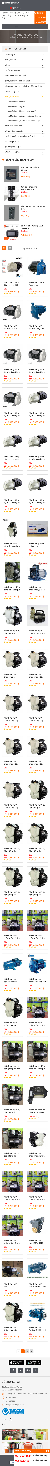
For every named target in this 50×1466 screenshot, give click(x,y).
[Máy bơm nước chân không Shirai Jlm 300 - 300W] (37, 1181)
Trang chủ (17, 35)
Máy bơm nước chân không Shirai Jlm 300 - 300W (37, 1199)
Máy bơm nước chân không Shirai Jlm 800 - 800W (37, 1025)
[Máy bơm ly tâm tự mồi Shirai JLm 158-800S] (12, 354)
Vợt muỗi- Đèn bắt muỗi (16, 75)
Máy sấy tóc (11, 54)
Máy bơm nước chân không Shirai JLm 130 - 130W (37, 1156)
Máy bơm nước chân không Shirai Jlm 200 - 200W (12, 1199)
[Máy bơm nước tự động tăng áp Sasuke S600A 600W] (12, 877)
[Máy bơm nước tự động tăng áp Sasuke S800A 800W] (37, 833)
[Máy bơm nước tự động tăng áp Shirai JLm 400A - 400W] (12, 1094)
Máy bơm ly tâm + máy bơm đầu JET (25, 120)
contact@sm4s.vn (11, 3)
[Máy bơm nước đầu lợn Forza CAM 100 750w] (37, 1268)
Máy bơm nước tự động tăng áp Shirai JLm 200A (12, 633)
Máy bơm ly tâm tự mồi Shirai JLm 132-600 (37, 502)
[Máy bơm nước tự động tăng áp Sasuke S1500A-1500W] (37, 789)
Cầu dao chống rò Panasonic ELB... (29, 188)
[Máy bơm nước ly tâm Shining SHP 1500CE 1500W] (37, 310)
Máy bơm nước (31, 35)
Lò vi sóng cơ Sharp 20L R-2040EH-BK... (32, 227)
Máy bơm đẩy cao (17, 101)
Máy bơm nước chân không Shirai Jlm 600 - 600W (37, 633)
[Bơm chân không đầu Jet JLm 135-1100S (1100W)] (12, 441)
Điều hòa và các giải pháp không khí (21, 136)
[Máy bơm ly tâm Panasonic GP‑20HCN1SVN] (37, 267)
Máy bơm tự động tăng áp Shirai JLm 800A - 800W (12, 590)
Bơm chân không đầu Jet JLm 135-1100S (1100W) (11, 459)
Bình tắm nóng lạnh (14, 147)
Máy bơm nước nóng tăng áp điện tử (25, 116)
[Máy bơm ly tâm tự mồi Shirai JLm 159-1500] (37, 398)
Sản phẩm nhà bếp (14, 125)
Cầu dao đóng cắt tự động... (30, 168)
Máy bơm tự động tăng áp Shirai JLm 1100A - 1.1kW (37, 1068)
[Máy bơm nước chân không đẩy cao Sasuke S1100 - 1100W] (37, 746)
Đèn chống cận (12, 91)
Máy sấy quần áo (13, 70)
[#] (11, 174)
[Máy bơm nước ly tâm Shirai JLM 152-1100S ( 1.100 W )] (12, 310)
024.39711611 (23, 1455)
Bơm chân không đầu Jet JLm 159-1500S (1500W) (11, 285)
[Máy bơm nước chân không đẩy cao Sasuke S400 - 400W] (12, 702)
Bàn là (9, 65)
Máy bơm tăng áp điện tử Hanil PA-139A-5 (37, 1112)
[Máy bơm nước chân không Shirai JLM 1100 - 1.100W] (37, 920)
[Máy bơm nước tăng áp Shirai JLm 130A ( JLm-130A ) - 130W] (12, 528)
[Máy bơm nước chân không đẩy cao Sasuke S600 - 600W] (37, 702)
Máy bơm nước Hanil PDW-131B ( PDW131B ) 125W (36, 1243)
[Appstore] (16, 1362)
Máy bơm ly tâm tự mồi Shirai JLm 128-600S (37, 372)
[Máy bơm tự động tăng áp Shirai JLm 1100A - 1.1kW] (37, 1051)
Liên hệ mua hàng (32, 1451)
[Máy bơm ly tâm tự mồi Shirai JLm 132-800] (37, 441)
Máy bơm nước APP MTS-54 (10, 1285)
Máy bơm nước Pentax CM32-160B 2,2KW (37, 1330)
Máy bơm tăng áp (17, 106)
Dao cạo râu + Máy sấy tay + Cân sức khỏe (24, 86)
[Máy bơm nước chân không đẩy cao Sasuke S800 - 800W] (12, 746)
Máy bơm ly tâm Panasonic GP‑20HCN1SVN (36, 285)
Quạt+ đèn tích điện (14, 131)
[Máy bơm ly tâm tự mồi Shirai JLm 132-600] (37, 485)
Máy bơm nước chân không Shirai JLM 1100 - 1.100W (37, 938)
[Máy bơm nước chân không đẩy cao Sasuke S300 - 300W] (37, 659)
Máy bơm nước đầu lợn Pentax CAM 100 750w (10, 981)
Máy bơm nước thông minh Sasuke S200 (10, 677)
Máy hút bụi (11, 59)
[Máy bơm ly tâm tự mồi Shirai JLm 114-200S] (12, 398)
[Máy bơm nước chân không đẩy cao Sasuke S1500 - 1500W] (12, 789)
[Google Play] (33, 1362)
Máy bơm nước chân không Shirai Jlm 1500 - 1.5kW (12, 1243)
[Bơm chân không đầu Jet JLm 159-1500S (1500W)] (12, 267)
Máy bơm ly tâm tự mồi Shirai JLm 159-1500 (37, 415)
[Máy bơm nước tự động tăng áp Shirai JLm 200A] (12, 615)
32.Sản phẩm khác (13, 141)
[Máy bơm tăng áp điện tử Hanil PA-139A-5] (37, 1094)
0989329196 (22, 1460)
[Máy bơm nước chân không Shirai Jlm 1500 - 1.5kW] (12, 1225)
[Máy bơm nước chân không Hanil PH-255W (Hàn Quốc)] (37, 572)
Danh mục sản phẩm (17, 49)
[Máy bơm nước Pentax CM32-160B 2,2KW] (37, 1312)
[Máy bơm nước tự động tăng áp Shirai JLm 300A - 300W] (12, 1138)
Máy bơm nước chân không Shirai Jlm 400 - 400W (12, 938)
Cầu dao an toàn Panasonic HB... (33, 207)
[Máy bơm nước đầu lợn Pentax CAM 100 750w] (12, 964)
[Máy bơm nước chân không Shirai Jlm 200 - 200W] (12, 1181)
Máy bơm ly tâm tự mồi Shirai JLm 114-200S (12, 415)
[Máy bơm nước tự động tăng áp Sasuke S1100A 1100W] (12, 833)
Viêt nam (16, 8)
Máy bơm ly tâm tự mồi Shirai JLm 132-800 (37, 459)
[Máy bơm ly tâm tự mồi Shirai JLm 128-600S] (37, 354)
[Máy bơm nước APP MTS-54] (12, 1268)
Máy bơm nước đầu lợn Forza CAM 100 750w (37, 1286)
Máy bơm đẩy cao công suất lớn (23, 111)
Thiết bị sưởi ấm (13, 152)
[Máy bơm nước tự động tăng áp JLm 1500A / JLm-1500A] (12, 1051)
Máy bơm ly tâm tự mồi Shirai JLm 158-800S (12, 372)
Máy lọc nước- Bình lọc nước (18, 81)
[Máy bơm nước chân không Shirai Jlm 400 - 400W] (12, 920)
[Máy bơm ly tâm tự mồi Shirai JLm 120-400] (12, 485)
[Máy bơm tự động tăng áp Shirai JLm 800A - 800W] (12, 572)
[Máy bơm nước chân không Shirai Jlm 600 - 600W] (37, 615)
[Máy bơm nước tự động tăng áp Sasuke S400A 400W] (37, 877)
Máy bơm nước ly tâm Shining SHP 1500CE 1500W (36, 328)
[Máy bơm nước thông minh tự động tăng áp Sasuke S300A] (12, 1312)
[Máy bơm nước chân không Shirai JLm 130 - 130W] (37, 1138)
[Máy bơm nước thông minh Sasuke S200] (12, 659)
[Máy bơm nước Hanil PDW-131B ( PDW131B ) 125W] (37, 1225)
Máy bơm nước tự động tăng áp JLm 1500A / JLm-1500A (12, 1068)
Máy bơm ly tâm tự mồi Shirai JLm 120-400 (12, 502)
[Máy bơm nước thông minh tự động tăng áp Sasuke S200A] (12, 1007)
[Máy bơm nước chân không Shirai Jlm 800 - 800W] (37, 1007)
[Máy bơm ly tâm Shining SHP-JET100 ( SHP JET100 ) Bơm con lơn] (37, 528)
